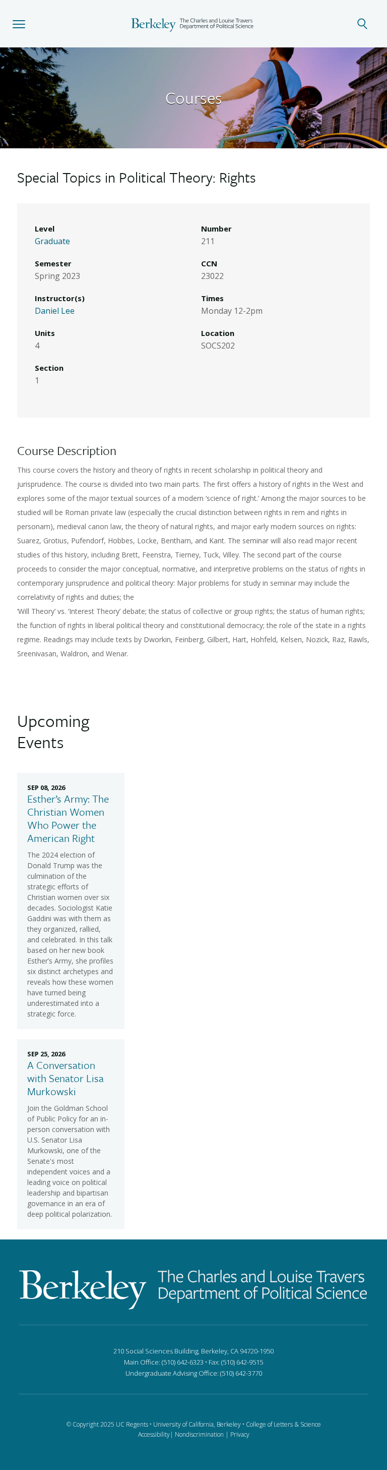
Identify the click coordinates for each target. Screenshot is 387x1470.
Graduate (52, 241)
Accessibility (154, 1434)
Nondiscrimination (199, 1434)
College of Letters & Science (283, 1424)
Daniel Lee (55, 310)
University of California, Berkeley (197, 1424)
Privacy (239, 1434)
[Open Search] (368, 24)
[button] (19, 23)
